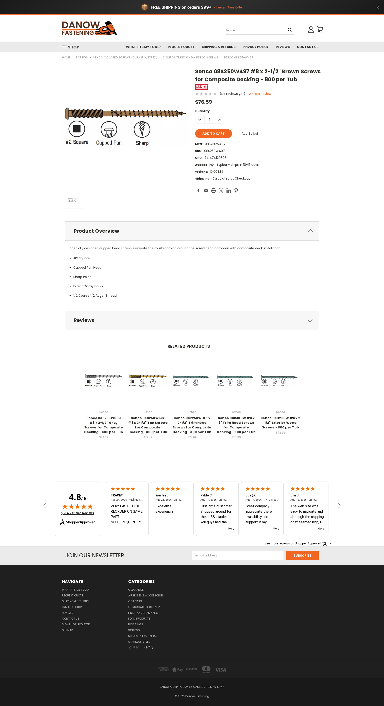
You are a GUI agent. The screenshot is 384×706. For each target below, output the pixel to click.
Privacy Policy (256, 47)
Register (84, 624)
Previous (372, 692)
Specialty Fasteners (142, 636)
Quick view (103, 376)
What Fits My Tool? (143, 47)
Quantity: (202, 111)
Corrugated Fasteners (145, 607)
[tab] (192, 231)
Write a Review (260, 94)
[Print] (213, 190)
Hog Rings (135, 624)
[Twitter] (221, 190)
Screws (134, 630)
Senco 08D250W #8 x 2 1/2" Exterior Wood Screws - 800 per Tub (280, 423)
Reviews (283, 47)
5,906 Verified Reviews (77, 513)
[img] (77, 506)
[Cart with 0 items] (319, 29)
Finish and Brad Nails (143, 613)
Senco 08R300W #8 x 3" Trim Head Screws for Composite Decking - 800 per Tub (236, 425)
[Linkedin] (228, 190)
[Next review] (339, 506)
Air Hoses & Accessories (146, 595)
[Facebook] (198, 190)
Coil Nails (135, 601)
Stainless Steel (139, 642)
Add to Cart (103, 384)
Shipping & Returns (219, 47)
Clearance (136, 590)
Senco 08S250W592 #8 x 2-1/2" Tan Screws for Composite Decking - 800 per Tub (148, 425)
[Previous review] (45, 506)
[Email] (206, 190)
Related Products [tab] (189, 346)
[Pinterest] (236, 190)
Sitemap (67, 630)
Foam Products (139, 618)
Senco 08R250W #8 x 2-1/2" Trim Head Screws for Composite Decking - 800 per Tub (192, 425)
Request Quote (181, 47)
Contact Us (307, 47)
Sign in (67, 624)
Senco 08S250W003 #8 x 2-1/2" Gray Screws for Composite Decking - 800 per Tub (103, 425)
